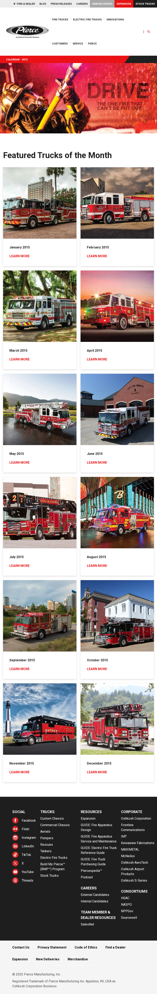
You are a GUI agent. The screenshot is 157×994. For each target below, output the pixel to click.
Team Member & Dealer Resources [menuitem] (98, 915)
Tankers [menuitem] (46, 851)
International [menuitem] (27, 46)
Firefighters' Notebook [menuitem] (103, 43)
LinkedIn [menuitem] (28, 846)
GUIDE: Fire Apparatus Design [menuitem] (96, 827)
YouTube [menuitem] (28, 872)
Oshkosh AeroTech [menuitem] (134, 862)
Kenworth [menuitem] (25, 50)
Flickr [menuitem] (25, 829)
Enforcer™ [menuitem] (5, 43)
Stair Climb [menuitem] (27, 40)
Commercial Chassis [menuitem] (55, 825)
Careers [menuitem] (82, 3)
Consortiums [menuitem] (134, 891)
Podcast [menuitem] (87, 877)
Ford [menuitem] (22, 40)
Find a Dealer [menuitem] (26, 3)
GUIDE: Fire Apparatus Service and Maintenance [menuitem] (99, 838)
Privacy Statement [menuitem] (52, 947)
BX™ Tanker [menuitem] (128, 36)
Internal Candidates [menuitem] (94, 901)
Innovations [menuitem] (115, 19)
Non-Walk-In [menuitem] (112, 43)
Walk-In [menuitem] (109, 46)
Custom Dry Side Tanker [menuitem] (135, 50)
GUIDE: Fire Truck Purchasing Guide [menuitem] (93, 861)
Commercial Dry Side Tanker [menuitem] (138, 46)
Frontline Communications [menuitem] (133, 827)
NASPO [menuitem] (126, 904)
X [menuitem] (23, 863)
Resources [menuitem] (91, 812)
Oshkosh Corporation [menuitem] (136, 818)
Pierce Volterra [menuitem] (8, 39)
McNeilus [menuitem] (128, 856)
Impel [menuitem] (4, 46)
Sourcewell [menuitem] (129, 918)
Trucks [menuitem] (47, 812)
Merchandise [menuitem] (78, 959)
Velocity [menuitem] (5, 53)
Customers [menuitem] (60, 43)
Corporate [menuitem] (131, 812)
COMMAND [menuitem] (111, 40)
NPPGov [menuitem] (127, 911)
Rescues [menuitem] (46, 845)
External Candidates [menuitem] (95, 895)
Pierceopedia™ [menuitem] (91, 871)
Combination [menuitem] (112, 36)
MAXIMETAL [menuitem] (130, 849)
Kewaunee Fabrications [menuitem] (137, 843)
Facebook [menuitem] (29, 820)
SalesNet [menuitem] (87, 924)
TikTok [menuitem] (26, 855)
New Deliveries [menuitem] (102, 3)
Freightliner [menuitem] (26, 43)
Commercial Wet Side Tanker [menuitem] (134, 42)
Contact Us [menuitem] (20, 947)
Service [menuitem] (78, 43)
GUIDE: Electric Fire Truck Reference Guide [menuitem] (114, 53)
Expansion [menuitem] (124, 3)
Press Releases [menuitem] (61, 3)
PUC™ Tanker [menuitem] (129, 53)
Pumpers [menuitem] (46, 838)
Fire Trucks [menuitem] (60, 19)
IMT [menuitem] (124, 836)
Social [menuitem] (18, 812)
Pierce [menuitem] (92, 43)
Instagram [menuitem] (29, 838)
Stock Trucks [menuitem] (145, 3)
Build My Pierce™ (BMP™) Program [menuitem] (52, 866)
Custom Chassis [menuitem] (52, 818)
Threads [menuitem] (27, 880)
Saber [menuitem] (4, 50)
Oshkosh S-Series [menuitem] (134, 880)
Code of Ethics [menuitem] (86, 947)
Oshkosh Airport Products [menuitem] (132, 871)
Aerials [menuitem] (45, 831)
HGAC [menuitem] (125, 898)
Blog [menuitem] (42, 3)
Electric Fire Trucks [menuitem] (87, 19)
